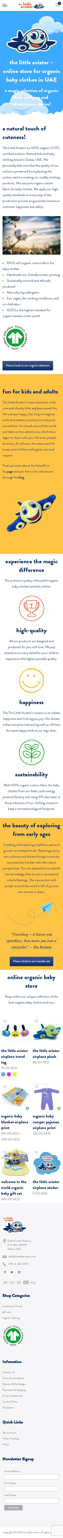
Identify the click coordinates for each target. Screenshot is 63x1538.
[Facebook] (5, 1272)
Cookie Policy (10, 1402)
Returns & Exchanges (14, 1384)
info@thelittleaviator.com (22, 1256)
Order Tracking (11, 1439)
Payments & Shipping (14, 1390)
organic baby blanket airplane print (14, 1122)
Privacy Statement (12, 1396)
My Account (9, 1433)
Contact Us (9, 1372)
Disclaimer (8, 1408)
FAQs (6, 1444)
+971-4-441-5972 (18, 1264)
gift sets (7, 1312)
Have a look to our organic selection (28, 365)
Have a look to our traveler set (31, 961)
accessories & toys (12, 1306)
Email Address (12, 1471)
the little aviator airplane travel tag (14, 1057)
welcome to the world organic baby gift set (14, 1188)
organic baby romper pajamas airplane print (46, 1122)
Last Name (10, 1495)
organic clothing (11, 1318)
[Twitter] (12, 1272)
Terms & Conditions (13, 1378)
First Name (10, 1483)
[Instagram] (19, 1272)
